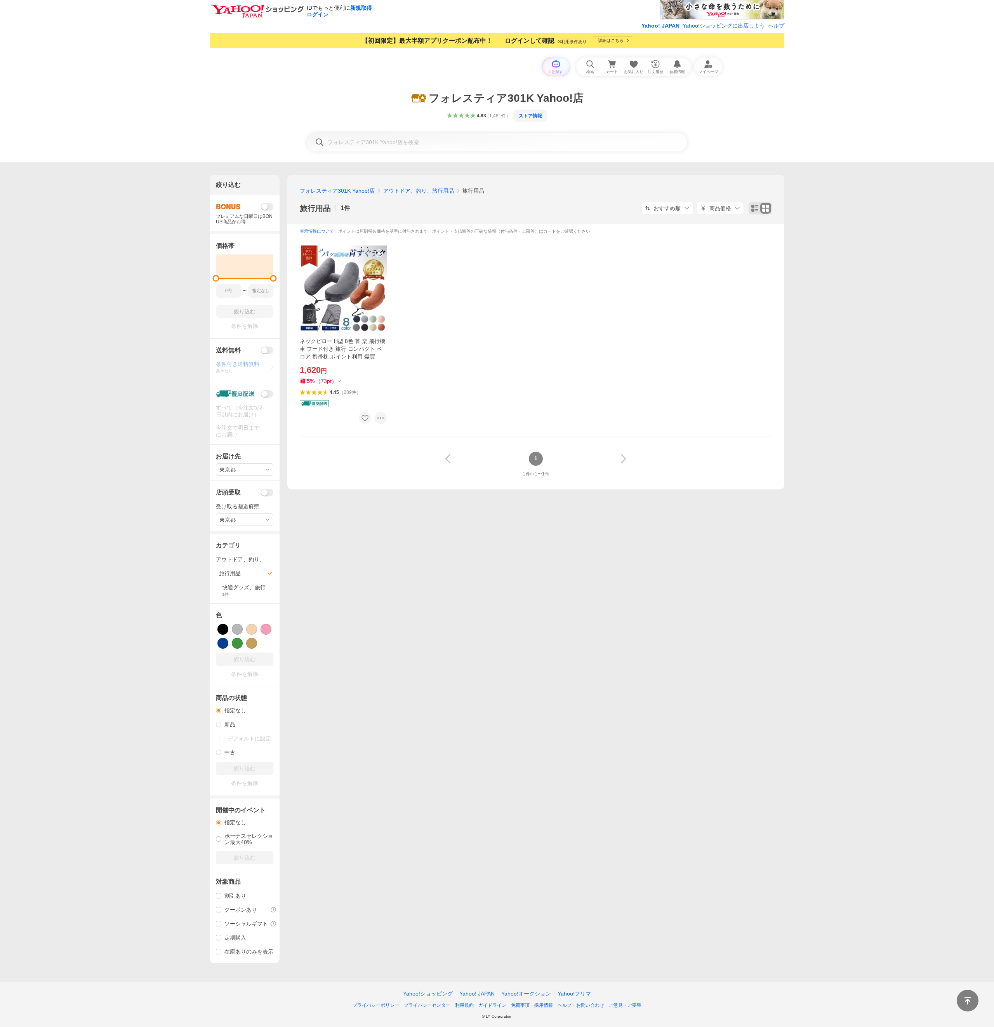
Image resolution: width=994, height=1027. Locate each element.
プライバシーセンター (427, 1005)
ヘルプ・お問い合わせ (581, 1005)
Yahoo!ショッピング (428, 993)
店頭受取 (228, 492)
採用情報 (543, 1005)
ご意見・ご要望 (625, 1005)
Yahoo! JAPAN (660, 26)
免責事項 (520, 1005)
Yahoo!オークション (526, 993)
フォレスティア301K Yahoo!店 (337, 191)
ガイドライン (492, 1005)
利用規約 (464, 1005)
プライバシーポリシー (376, 1005)
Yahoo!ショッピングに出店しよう (724, 26)
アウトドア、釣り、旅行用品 (418, 191)
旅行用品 (315, 208)
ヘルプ (776, 26)
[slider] (216, 278)
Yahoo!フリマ (574, 993)
